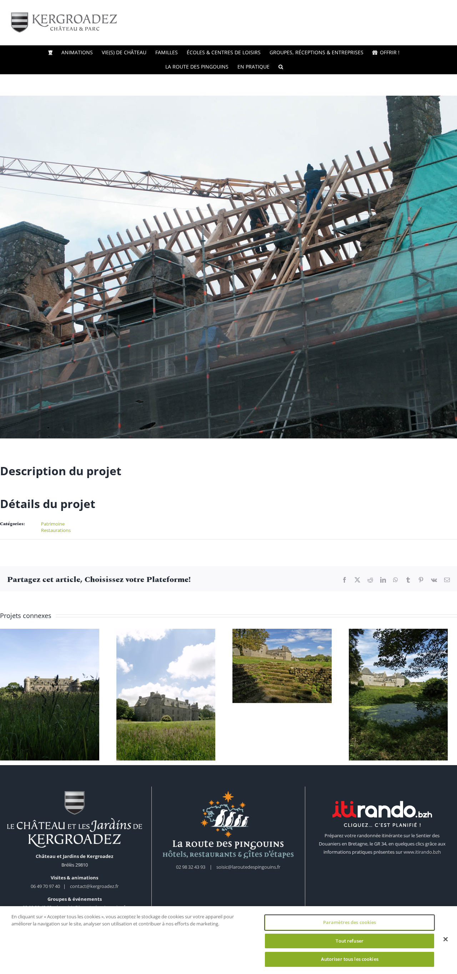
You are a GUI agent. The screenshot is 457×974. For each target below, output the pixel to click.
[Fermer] (445, 939)
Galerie (51, 688)
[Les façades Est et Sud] (169, 696)
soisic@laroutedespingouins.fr (248, 870)
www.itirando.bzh (422, 855)
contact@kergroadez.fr (94, 889)
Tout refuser (349, 941)
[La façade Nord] (50, 696)
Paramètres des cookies (349, 922)
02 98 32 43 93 (190, 870)
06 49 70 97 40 (46, 889)
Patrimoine (53, 524)
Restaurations (56, 530)
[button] (280, 67)
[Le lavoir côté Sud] (287, 667)
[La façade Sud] (406, 696)
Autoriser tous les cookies (349, 959)
